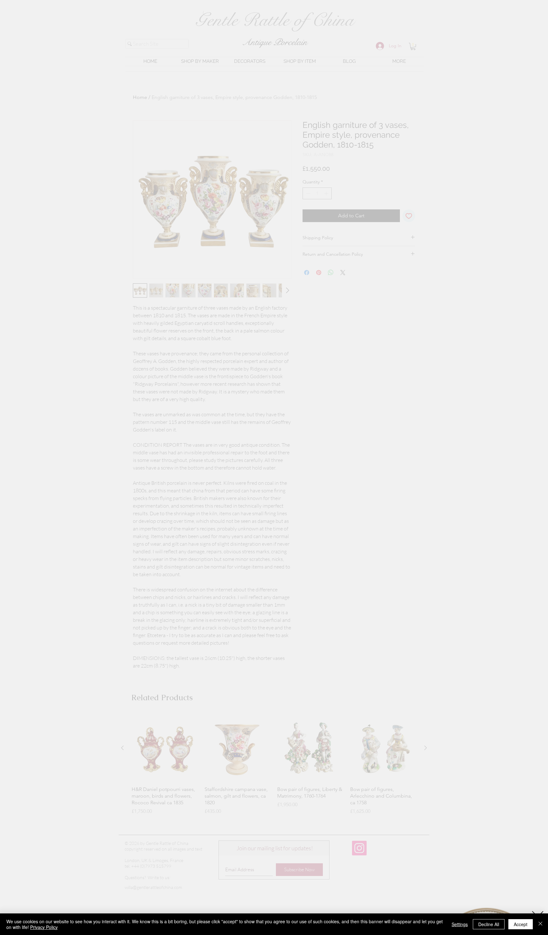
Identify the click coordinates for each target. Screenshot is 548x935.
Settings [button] (460, 924)
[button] (537, 838)
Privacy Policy (44, 927)
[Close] (540, 924)
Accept (520, 924)
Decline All (488, 924)
